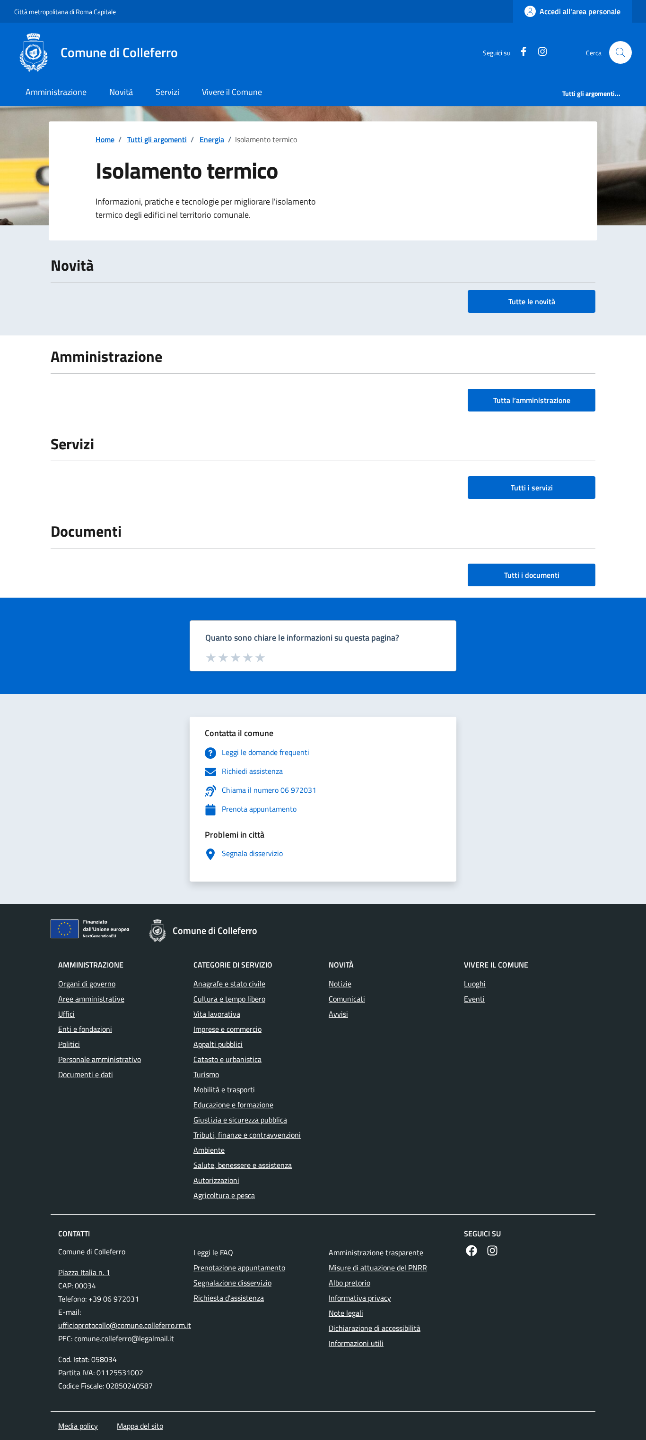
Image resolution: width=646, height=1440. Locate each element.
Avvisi (338, 1014)
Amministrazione (56, 92)
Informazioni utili (356, 1343)
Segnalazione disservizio (232, 1282)
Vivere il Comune (232, 92)
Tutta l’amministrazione (531, 400)
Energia (212, 139)
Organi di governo (86, 983)
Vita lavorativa (216, 1014)
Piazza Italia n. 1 (84, 1272)
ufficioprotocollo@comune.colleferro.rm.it (124, 1325)
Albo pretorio (349, 1282)
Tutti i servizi (532, 487)
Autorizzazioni (216, 1180)
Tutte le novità (531, 301)
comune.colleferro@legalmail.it (124, 1338)
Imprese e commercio (227, 1029)
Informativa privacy (360, 1297)
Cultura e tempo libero (229, 998)
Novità (121, 92)
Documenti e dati (85, 1074)
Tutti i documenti (531, 575)
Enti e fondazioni (85, 1029)
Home (105, 139)
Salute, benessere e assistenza (242, 1165)
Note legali (346, 1313)
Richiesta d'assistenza (228, 1297)
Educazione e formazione (233, 1104)
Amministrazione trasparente (376, 1252)
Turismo (206, 1074)
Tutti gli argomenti (157, 139)
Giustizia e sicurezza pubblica (240, 1119)
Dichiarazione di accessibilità (374, 1328)
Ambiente (209, 1150)
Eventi (474, 998)
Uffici (66, 1014)
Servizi (167, 92)
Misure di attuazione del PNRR (378, 1267)
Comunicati (347, 998)
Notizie (340, 983)
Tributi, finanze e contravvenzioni (247, 1134)
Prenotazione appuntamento (239, 1267)
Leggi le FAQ (213, 1252)
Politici (69, 1044)
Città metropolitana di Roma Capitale (65, 12)
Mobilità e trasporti (224, 1089)
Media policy (78, 1425)
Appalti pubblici (218, 1044)
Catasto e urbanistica (227, 1059)
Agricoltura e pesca (224, 1195)
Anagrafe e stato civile (229, 983)
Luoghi (475, 983)
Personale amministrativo (99, 1059)
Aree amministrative (91, 998)
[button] (620, 52)
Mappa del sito (140, 1425)
